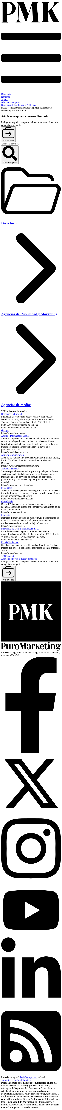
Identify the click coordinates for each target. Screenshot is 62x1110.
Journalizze (6, 1080)
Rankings (5, 96)
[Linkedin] (31, 1005)
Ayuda (4, 99)
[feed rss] (31, 1074)
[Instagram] (31, 882)
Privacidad (26, 1080)
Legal (16, 1080)
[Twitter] (31, 812)
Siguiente (10, 556)
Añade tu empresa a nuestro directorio (19, 558)
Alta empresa (8, 140)
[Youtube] (31, 936)
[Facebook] (31, 752)
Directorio (6, 94)
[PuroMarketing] (31, 12)
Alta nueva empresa (10, 102)
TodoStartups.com (28, 1077)
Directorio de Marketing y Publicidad (19, 105)
